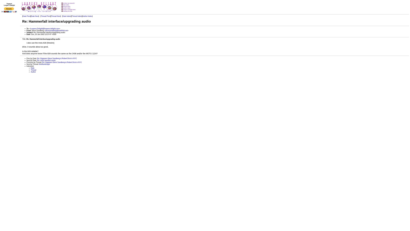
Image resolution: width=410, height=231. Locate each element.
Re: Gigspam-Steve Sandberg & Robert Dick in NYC (57, 58)
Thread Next (55, 16)
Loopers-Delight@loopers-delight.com (44, 29)
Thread (33, 70)
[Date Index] (71, 5)
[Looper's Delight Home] (71, 10)
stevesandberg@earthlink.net (56, 30)
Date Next (35, 16)
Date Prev (26, 16)
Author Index (87, 16)
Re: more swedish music (46, 60)
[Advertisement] (9, 57)
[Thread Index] (71, 6)
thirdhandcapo (44, 64)
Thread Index (77, 16)
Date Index (67, 16)
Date (32, 68)
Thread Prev (45, 16)
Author (33, 72)
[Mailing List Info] (71, 12)
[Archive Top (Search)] (71, 3)
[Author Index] (71, 8)
